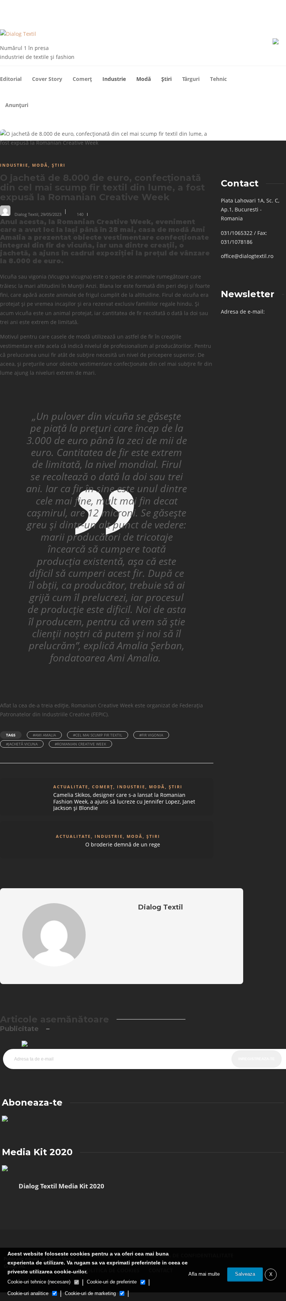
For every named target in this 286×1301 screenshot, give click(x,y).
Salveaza (245, 1274)
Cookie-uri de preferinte (112, 1282)
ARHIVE (7, 9)
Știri (166, 78)
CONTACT (54, 9)
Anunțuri (16, 105)
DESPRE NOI (30, 9)
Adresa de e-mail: (243, 311)
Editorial (11, 78)
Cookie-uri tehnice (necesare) (38, 1282)
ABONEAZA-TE (80, 9)
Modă (143, 78)
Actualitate (70, 786)
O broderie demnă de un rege (122, 844)
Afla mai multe (204, 1274)
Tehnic (218, 78)
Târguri (191, 78)
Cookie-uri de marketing (90, 1293)
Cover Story (47, 78)
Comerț (82, 78)
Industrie (114, 78)
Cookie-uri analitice (27, 1293)
